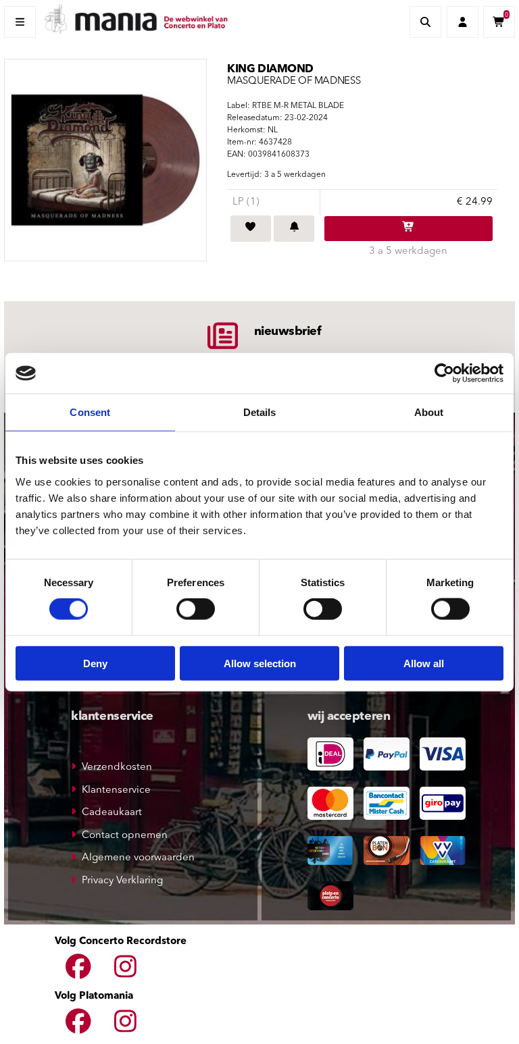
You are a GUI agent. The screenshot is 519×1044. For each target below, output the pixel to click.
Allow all (423, 663)
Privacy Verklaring (122, 881)
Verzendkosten (117, 767)
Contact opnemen (125, 836)
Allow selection (260, 663)
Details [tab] (259, 412)
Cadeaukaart (112, 813)
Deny (95, 663)
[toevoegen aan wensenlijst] (250, 228)
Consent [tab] (90, 412)
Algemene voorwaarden (138, 858)
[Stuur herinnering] (294, 228)
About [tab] (429, 412)
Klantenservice (116, 790)
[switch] (195, 609)
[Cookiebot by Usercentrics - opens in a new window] (444, 373)
